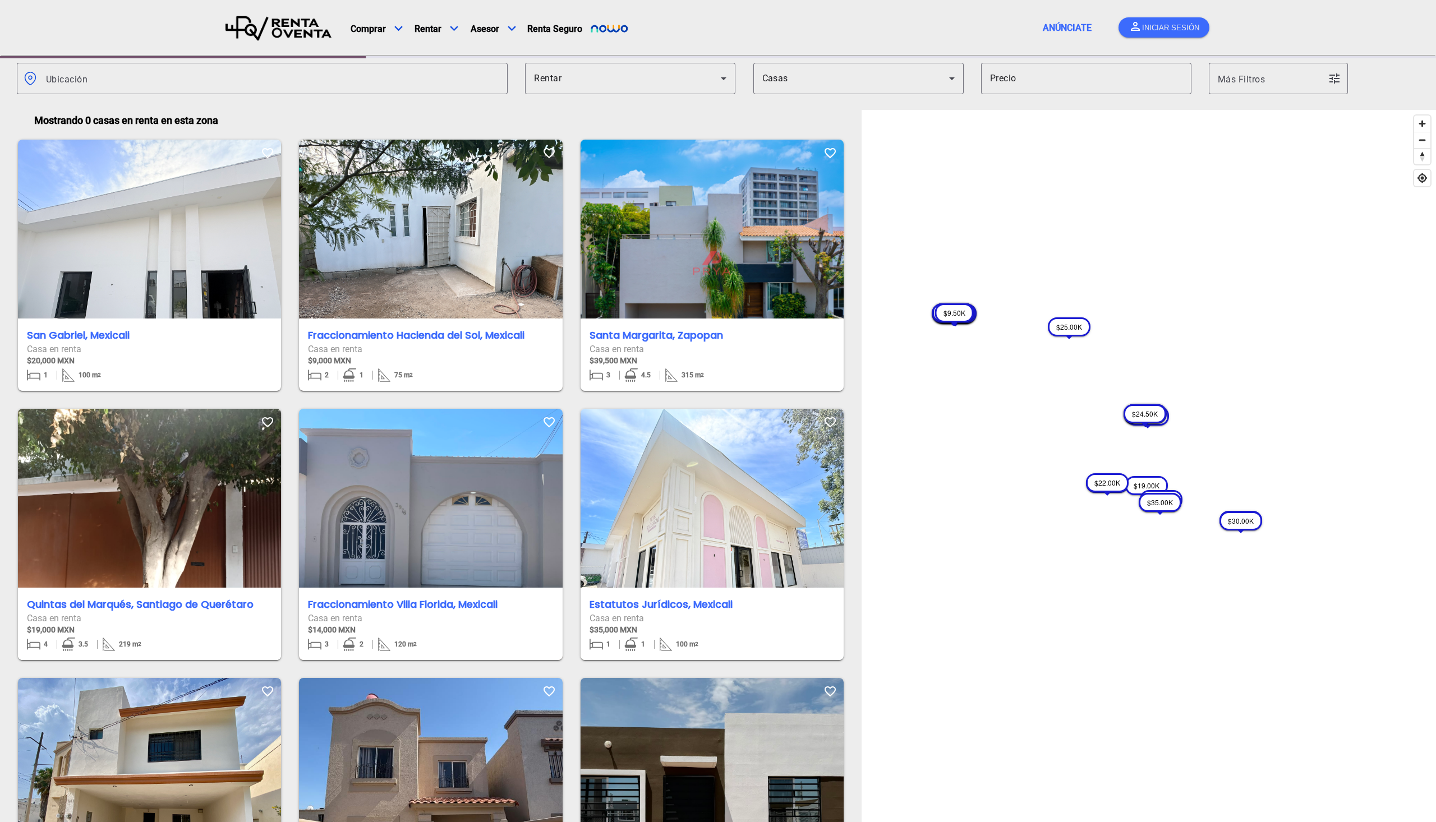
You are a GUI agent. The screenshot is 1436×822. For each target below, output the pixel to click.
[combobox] (272, 76)
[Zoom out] (1422, 138)
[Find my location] (1422, 176)
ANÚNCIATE (1067, 27)
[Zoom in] (1422, 121)
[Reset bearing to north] (1422, 154)
